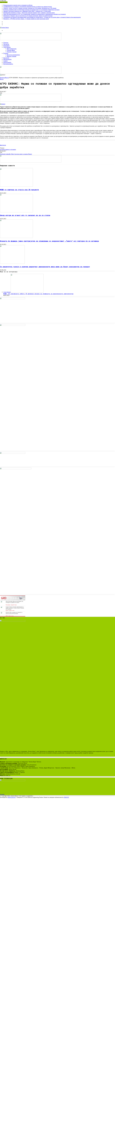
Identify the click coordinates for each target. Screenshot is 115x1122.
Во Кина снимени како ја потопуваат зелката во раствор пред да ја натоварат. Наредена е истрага (31, 9)
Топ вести (6, 44)
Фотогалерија (7, 62)
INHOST (66, 797)
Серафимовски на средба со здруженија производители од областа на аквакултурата (27, 6)
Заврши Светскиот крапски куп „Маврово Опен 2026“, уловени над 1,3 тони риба (27, 11)
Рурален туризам (11, 51)
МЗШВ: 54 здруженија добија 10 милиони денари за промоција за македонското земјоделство (38, 294)
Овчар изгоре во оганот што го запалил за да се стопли (25, 215)
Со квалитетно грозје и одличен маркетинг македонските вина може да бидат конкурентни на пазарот (45, 267)
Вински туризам (11, 56)
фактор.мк (3, 145)
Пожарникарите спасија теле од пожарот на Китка (17, 5)
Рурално (5, 53)
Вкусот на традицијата (13, 54)
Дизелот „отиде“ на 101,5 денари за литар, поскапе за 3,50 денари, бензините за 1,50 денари (29, 8)
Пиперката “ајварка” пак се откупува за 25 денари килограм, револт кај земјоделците (27, 15)
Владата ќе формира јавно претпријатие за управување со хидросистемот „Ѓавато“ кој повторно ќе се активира (49, 241)
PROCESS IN (12, 797)
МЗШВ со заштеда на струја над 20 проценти (19, 190)
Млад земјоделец (11, 48)
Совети (5, 61)
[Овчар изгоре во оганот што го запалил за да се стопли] (16, 212)
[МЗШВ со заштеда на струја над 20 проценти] (16, 186)
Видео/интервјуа (8, 64)
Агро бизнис (7, 47)
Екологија (6, 58)
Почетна (5, 42)
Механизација (7, 59)
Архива (2, 794)
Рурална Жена (11, 50)
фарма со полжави (10, 149)
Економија (6, 45)
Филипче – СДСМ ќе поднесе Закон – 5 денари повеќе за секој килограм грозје (26, 18)
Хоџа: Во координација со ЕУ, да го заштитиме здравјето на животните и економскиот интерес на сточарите (34, 14)
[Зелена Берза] (4, 27)
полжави (2, 149)
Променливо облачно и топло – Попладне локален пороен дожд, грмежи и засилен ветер (29, 12)
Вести (7, 77)
